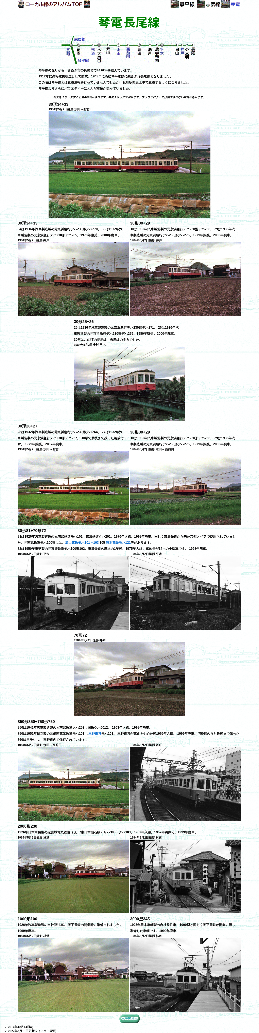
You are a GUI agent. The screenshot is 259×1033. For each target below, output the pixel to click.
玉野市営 (94, 733)
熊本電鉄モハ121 (118, 542)
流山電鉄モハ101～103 (82, 542)
